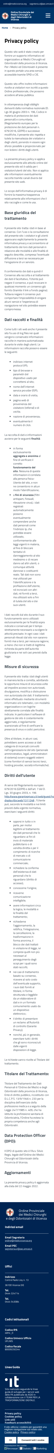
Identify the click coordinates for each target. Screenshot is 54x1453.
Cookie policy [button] (11, 1432)
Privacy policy (13, 1413)
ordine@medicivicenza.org (18, 1240)
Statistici (27, 1448)
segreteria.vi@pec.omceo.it (18, 1249)
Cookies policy (13, 1416)
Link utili (10, 1420)
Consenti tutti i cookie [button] (33, 1440)
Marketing (41, 1448)
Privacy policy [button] (28, 1432)
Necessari (12, 1448)
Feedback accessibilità (18, 1423)
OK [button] (10, 1440)
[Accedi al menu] (48, 15)
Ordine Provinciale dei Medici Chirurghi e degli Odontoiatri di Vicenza (22, 16)
